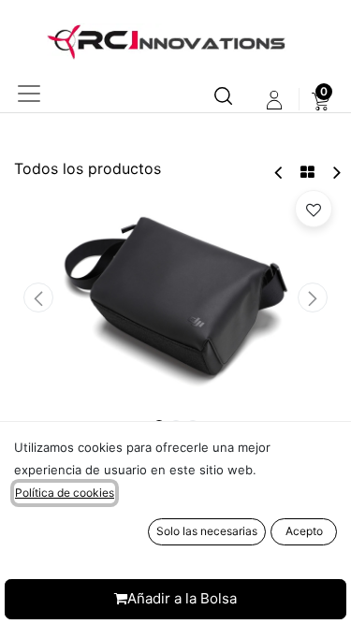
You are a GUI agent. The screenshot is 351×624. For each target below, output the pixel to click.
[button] (38, 297)
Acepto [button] (304, 531)
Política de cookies (64, 493)
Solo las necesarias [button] (206, 531)
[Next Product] (335, 172)
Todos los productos (87, 168)
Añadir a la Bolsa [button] (182, 598)
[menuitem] (320, 100)
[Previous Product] (279, 172)
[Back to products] (307, 172)
